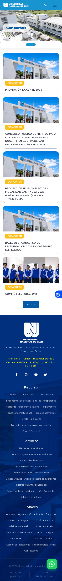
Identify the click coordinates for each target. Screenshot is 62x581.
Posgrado (50, 532)
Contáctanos (46, 394)
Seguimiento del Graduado (21, 491)
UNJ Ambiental (47, 491)
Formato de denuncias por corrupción (31, 425)
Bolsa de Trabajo (44, 526)
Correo (12, 394)
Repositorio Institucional (19, 413)
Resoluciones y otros (45, 413)
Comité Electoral (31, 431)
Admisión (11, 514)
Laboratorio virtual (42, 538)
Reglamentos (49, 406)
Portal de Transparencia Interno (22, 406)
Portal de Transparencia (44, 400)
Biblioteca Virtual (45, 520)
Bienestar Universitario (31, 448)
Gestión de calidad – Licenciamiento (31, 472)
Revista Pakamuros (31, 419)
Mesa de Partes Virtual (44, 544)
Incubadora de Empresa (19, 532)
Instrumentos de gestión (18, 400)
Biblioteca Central (18, 526)
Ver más (31, 304)
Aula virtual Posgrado (19, 520)
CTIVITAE (28, 394)
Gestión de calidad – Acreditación (31, 466)
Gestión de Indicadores (18, 544)
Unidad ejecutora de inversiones (39, 479)
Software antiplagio (31, 497)
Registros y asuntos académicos (31, 485)
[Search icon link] (45, 5)
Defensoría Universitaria (31, 460)
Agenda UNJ (24, 514)
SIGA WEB (15, 538)
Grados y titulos (14, 479)
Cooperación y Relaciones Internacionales (31, 454)
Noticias (38, 532)
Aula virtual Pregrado (44, 514)
